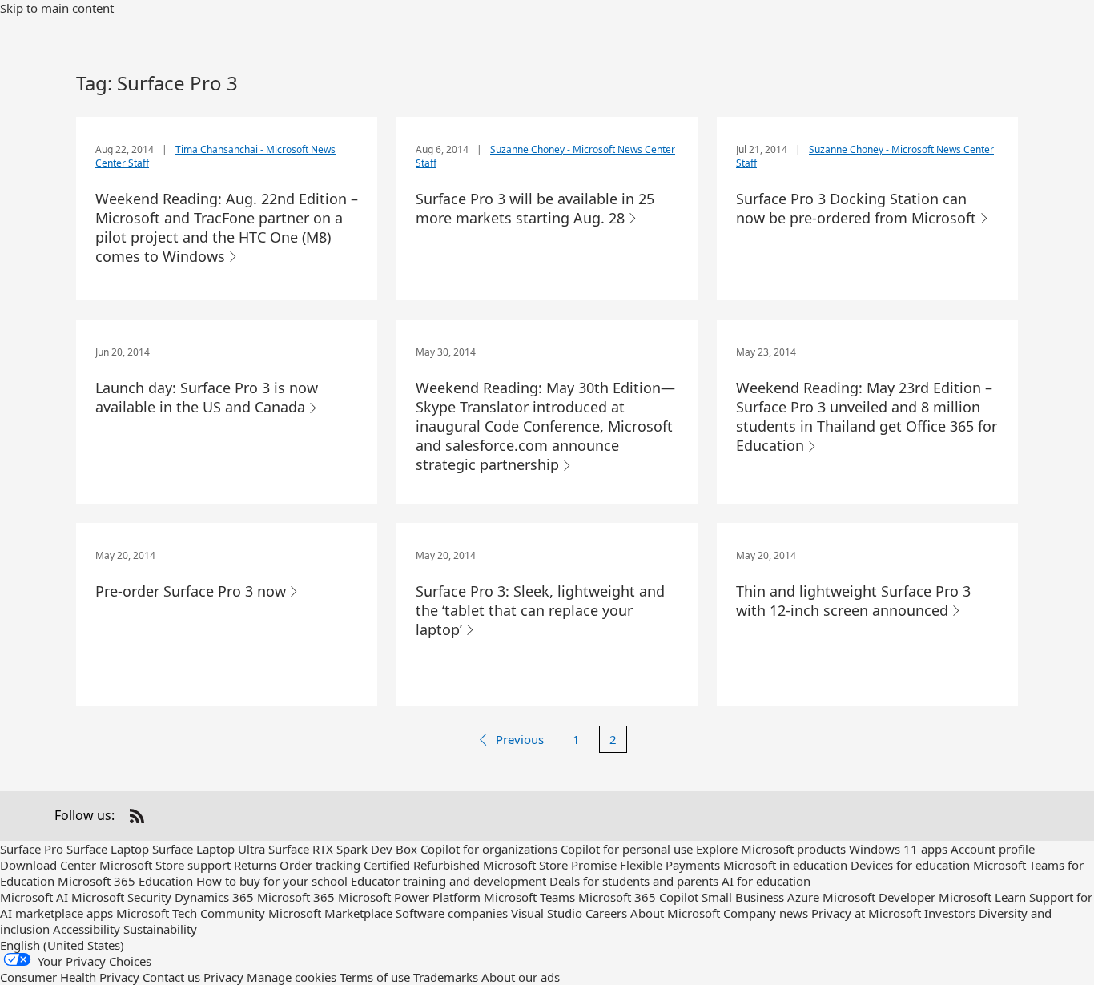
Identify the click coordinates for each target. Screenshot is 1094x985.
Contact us (171, 977)
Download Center (48, 865)
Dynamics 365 (214, 897)
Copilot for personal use (627, 849)
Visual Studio (546, 913)
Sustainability (160, 929)
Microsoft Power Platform (409, 897)
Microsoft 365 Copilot (638, 897)
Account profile (993, 849)
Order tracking (320, 865)
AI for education (766, 881)
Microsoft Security (121, 897)
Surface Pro (31, 849)
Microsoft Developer (879, 897)
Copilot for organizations (488, 849)
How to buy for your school (272, 881)
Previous (520, 739)
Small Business (743, 897)
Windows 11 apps (898, 849)
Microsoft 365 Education (125, 881)
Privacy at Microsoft (866, 913)
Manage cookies (291, 977)
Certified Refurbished (422, 865)
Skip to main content (57, 8)
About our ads (520, 977)
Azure (803, 897)
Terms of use (375, 977)
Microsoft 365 (296, 897)
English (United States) (62, 945)
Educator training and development (448, 881)
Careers (606, 913)
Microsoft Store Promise (550, 865)
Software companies (452, 913)
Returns (255, 865)
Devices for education (910, 865)
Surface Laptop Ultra (208, 849)
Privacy (223, 977)
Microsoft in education (785, 865)
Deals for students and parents (633, 881)
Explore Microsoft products (771, 849)
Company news (765, 913)
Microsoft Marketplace (330, 913)
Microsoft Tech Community (190, 913)
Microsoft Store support (165, 865)
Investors (949, 913)
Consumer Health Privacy (69, 977)
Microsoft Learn (982, 897)
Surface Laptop (107, 849)
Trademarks (445, 977)
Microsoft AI (34, 897)
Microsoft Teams (529, 897)
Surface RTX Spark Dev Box (342, 849)
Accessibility (86, 929)
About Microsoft (675, 913)
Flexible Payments (670, 865)
